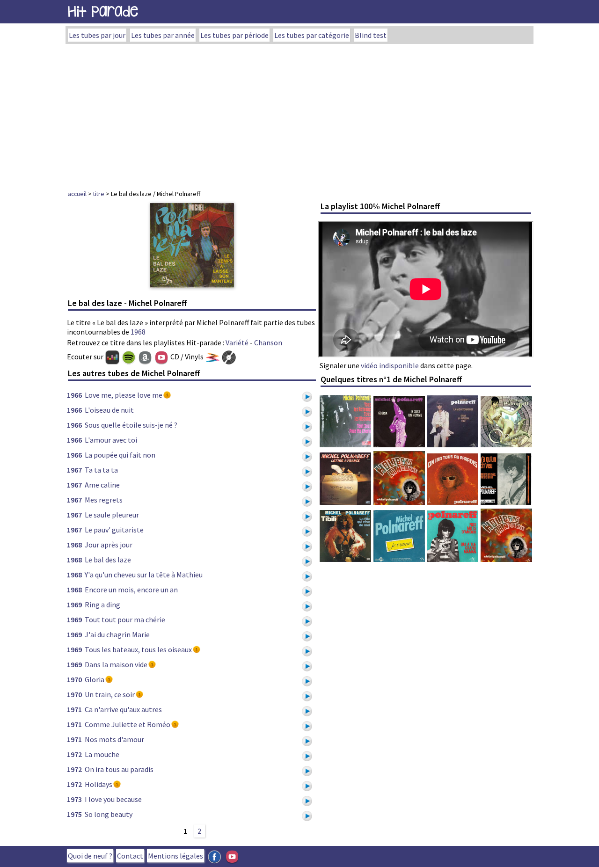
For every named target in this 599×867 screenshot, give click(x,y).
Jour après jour (108, 544)
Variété (237, 342)
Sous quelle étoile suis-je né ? (131, 425)
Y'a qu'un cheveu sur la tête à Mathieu (144, 574)
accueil (77, 193)
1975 (74, 814)
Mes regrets (104, 499)
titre (98, 193)
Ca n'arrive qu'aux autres (123, 709)
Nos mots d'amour (114, 739)
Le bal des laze (108, 559)
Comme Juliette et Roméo (127, 724)
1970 (74, 679)
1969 (74, 604)
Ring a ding (102, 604)
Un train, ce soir (110, 694)
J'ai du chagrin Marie (117, 634)
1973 (74, 799)
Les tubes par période (234, 35)
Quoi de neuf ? (90, 855)
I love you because (113, 799)
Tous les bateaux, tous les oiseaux (138, 649)
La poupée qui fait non (120, 454)
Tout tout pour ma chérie (125, 619)
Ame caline (102, 484)
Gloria (94, 679)
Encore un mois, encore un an (131, 589)
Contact (130, 855)
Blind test (371, 35)
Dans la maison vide (116, 664)
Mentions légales (175, 855)
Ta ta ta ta (101, 469)
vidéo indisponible (390, 365)
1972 (74, 754)
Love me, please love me (123, 395)
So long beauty (108, 814)
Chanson (268, 342)
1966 (74, 395)
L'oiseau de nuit (109, 410)
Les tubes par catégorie (311, 35)
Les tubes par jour (97, 35)
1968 (138, 331)
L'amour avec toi (111, 439)
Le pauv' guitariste (114, 529)
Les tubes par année (163, 35)
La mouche (102, 754)
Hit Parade (103, 11)
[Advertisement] (299, 114)
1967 (74, 469)
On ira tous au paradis (119, 769)
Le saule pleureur (112, 514)
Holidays (98, 784)
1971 (74, 709)
